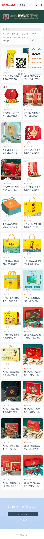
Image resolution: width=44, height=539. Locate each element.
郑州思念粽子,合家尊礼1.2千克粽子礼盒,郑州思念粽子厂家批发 (32, 411)
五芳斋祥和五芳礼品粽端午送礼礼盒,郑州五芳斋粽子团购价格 (11, 189)
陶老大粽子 (16, 34)
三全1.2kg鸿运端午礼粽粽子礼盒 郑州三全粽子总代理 (32, 263)
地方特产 (25, 37)
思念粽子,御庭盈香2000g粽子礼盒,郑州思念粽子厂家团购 (32, 337)
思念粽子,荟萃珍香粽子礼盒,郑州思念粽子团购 (11, 411)
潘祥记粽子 (7, 37)
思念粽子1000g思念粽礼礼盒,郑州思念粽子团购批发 (11, 374)
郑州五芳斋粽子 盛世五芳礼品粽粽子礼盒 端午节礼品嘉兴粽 (11, 152)
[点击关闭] (40, 37)
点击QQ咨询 (22, 520)
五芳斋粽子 (7, 109)
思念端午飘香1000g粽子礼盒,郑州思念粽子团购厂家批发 (32, 448)
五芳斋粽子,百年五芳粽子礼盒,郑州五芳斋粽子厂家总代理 (11, 115)
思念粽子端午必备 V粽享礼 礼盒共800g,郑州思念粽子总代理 (32, 78)
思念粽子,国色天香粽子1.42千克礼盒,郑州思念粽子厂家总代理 (11, 448)
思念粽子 (16, 37)
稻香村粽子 (26, 34)
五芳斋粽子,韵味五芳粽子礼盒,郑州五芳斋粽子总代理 (32, 115)
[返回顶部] (40, 71)
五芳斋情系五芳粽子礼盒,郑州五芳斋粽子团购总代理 (32, 189)
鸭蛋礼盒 (6, 34)
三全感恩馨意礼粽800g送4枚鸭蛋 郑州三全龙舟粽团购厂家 (11, 263)
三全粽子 (6, 41)
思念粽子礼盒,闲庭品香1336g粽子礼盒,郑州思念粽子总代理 (32, 485)
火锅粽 (34, 34)
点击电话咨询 (22, 514)
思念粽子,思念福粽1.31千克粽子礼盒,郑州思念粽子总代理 (11, 485)
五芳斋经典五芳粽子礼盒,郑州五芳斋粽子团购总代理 (32, 152)
